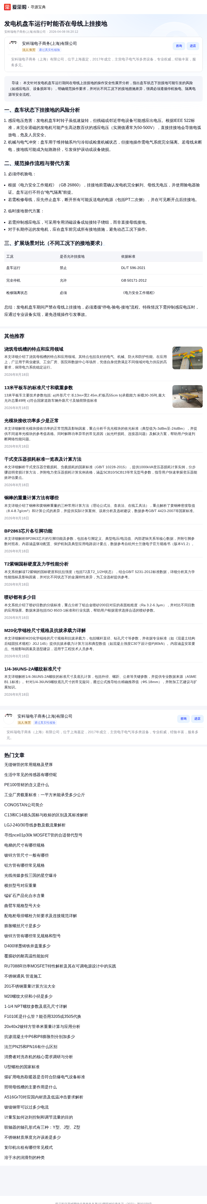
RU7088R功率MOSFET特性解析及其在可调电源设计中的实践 (60, 966)
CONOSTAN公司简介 (23, 805)
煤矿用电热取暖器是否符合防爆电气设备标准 (44, 1077)
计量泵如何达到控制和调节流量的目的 (38, 1117)
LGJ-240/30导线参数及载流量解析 (35, 825)
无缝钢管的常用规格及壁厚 (28, 764)
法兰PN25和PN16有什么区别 (30, 1047)
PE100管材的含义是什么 (26, 785)
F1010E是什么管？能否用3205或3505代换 (42, 1016)
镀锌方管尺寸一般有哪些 (26, 855)
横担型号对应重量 (20, 885)
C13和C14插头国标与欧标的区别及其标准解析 (46, 815)
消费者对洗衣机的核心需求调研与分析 (38, 1057)
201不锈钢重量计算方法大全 (30, 986)
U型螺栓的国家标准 (22, 1067)
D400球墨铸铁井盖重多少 (27, 946)
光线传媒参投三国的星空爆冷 (30, 875)
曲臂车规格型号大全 (22, 906)
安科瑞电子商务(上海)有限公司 (49, 43)
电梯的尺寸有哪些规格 (24, 845)
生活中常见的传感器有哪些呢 (30, 775)
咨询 (179, 46)
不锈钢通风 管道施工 (23, 976)
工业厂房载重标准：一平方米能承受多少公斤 (44, 795)
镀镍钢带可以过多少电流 (26, 1107)
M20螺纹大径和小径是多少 (28, 996)
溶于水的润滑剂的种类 (24, 1157)
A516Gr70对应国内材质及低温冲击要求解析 (43, 1097)
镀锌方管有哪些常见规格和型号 (32, 936)
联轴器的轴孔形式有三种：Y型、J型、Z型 (42, 1127)
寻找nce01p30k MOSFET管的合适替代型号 (43, 835)
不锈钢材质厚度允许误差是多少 (32, 1137)
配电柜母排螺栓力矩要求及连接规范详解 (40, 916)
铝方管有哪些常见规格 (24, 865)
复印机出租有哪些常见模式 (28, 1147)
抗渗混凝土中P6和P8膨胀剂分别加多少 (39, 1036)
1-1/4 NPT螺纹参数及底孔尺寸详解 (35, 1006)
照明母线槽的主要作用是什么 (30, 1087)
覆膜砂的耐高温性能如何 (26, 956)
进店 (193, 46)
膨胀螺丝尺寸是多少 (22, 926)
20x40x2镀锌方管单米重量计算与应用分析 (42, 1026)
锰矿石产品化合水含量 (24, 895)
